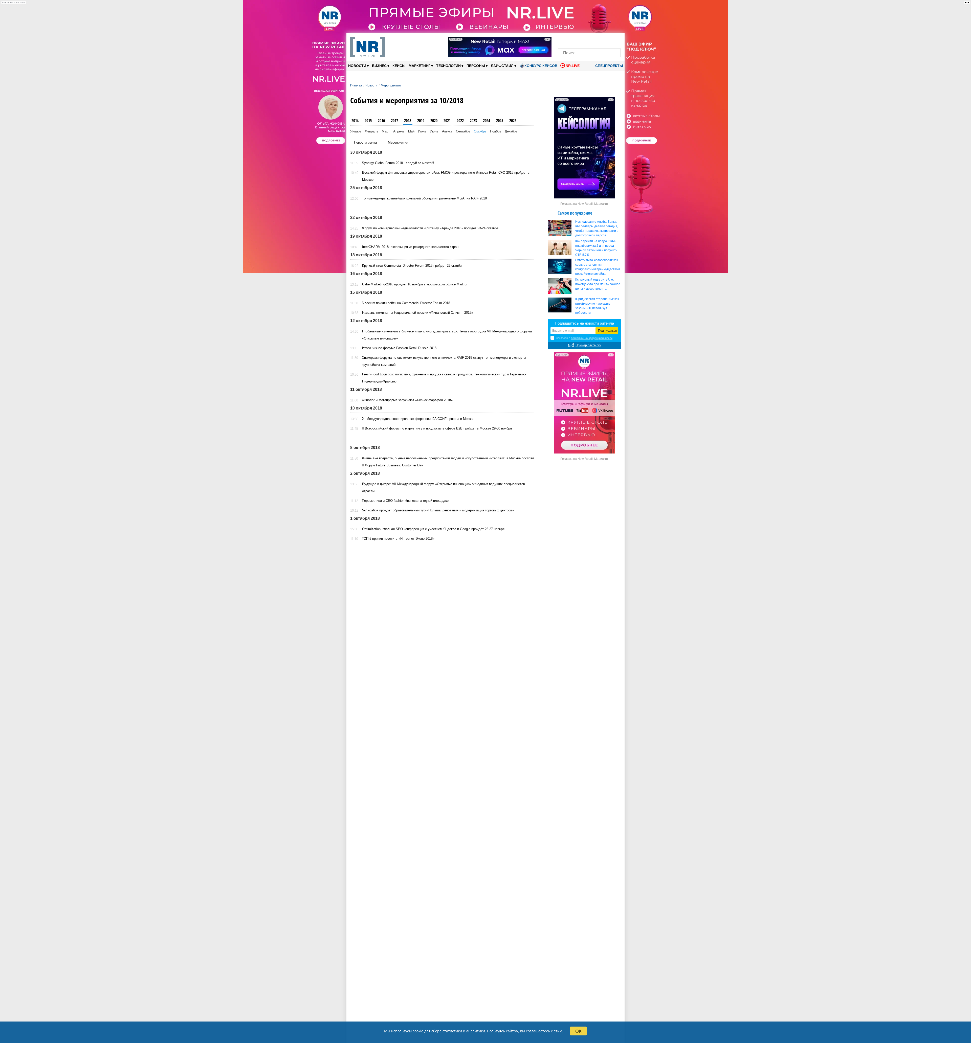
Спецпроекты (608, 66)
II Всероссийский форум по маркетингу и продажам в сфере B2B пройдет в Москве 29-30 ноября (437, 428)
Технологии (450, 65)
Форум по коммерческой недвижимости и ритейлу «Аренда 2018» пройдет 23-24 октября (430, 228)
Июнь (422, 131)
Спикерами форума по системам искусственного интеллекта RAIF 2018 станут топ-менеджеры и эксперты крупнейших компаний (444, 361)
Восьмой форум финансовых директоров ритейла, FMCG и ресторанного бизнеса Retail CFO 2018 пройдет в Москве (445, 176)
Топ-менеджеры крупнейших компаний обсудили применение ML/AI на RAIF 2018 (424, 198)
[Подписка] (615, 40)
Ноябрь (495, 131)
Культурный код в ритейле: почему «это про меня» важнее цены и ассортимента (597, 284)
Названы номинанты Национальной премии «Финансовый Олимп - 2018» (417, 312)
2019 (420, 120)
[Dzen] (589, 40)
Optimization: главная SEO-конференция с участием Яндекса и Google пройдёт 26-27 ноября (433, 529)
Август (447, 131)
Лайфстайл (503, 65)
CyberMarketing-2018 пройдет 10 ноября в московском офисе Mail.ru (414, 284)
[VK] (572, 40)
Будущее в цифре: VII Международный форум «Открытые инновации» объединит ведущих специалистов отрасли (443, 487)
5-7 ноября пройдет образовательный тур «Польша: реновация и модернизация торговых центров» (438, 510)
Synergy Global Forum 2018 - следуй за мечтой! (398, 163)
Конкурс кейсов (540, 66)
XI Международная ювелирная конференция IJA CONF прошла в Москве (418, 419)
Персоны (477, 65)
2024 (486, 120)
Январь (355, 131)
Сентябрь (463, 131)
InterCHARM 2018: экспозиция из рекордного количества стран (410, 247)
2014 (355, 120)
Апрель (399, 131)
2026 (512, 120)
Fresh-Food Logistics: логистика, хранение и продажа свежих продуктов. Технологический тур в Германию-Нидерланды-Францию (444, 377)
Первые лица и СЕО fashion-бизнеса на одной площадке (405, 501)
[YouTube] (598, 40)
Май (411, 131)
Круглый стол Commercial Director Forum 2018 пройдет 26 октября (412, 265)
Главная (356, 85)
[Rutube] (607, 40)
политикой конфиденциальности (591, 337)
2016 (381, 120)
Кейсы (399, 66)
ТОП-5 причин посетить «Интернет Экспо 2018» (398, 538)
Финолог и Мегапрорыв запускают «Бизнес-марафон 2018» (407, 400)
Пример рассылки (588, 345)
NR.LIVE (573, 66)
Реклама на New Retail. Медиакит (584, 204)
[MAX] (581, 40)
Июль (434, 131)
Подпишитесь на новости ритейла (584, 323)
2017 (394, 120)
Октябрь (480, 131)
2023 (473, 120)
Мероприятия (398, 142)
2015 (368, 120)
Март (386, 131)
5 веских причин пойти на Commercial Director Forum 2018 (406, 303)
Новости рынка (365, 142)
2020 (433, 120)
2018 (407, 120)
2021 (447, 120)
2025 (499, 120)
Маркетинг (421, 65)
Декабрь (511, 131)
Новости (358, 65)
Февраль (371, 131)
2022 (460, 120)
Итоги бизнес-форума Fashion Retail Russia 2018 (399, 348)
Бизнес (380, 65)
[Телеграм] (563, 40)
